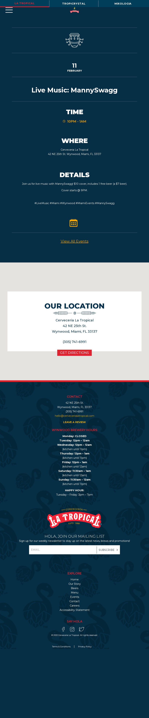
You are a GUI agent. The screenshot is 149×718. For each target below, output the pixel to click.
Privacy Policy (85, 646)
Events (74, 597)
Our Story (75, 583)
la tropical (25, 3)
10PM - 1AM (76, 121)
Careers (74, 605)
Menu (74, 592)
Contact (74, 601)
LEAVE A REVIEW (74, 422)
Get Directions (74, 353)
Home (75, 579)
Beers (74, 588)
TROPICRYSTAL (73, 3)
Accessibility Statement (75, 610)
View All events (74, 241)
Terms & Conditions (61, 646)
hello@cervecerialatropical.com (74, 415)
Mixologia (123, 3)
